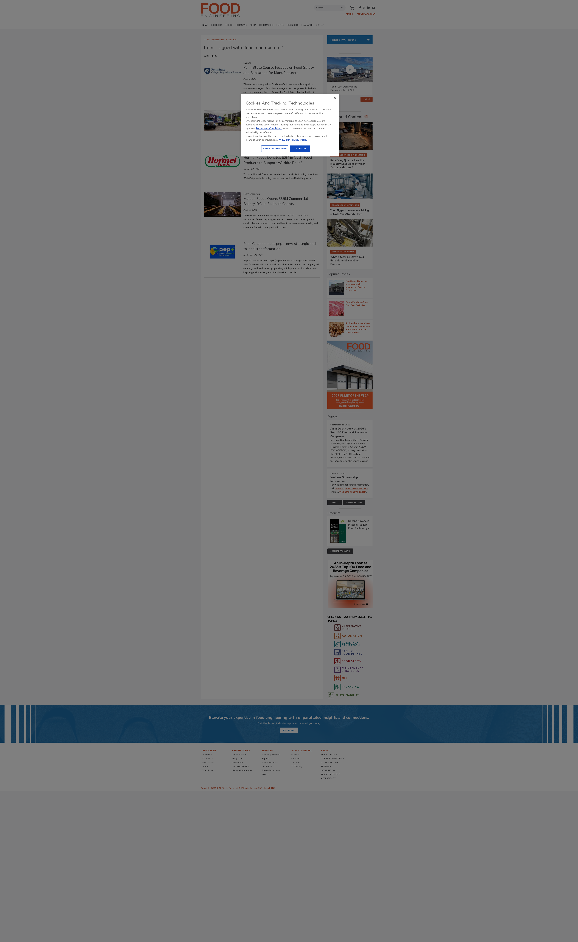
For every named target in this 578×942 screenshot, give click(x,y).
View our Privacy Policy (293, 140)
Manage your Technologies (275, 148)
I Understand (300, 148)
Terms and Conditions (269, 128)
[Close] (334, 98)
